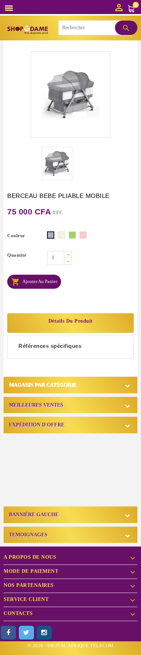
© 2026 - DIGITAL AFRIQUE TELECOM (70, 645)
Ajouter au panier (34, 282)
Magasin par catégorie (42, 385)
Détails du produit (70, 321)
